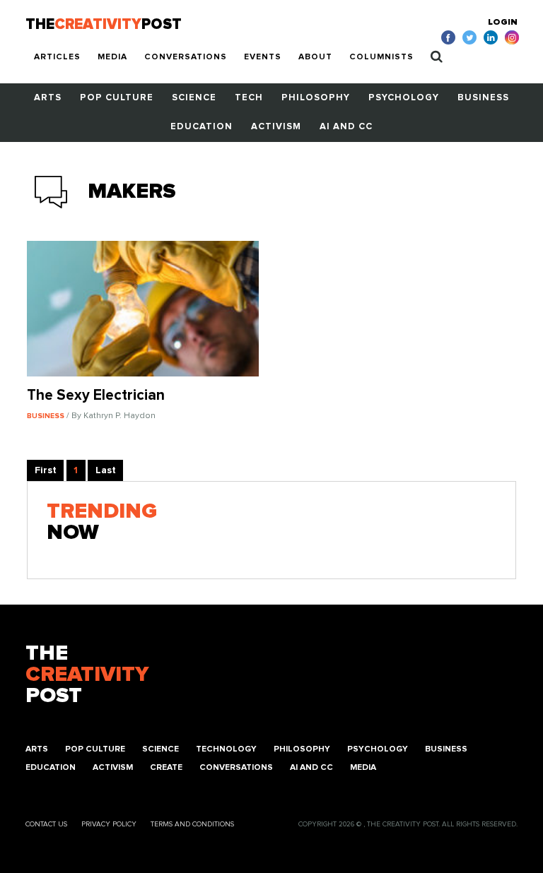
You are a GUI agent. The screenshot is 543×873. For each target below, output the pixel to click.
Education (201, 126)
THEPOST (86, 674)
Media (112, 57)
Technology (226, 749)
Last (105, 470)
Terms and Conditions (192, 824)
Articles (57, 57)
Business (483, 97)
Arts (48, 97)
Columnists (381, 57)
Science (194, 97)
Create (166, 768)
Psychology (403, 97)
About (315, 57)
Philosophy (315, 97)
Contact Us (46, 824)
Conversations (185, 57)
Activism (276, 126)
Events (262, 57)
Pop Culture (116, 97)
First (46, 470)
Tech (249, 97)
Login (503, 22)
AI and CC (346, 126)
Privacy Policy (108, 824)
